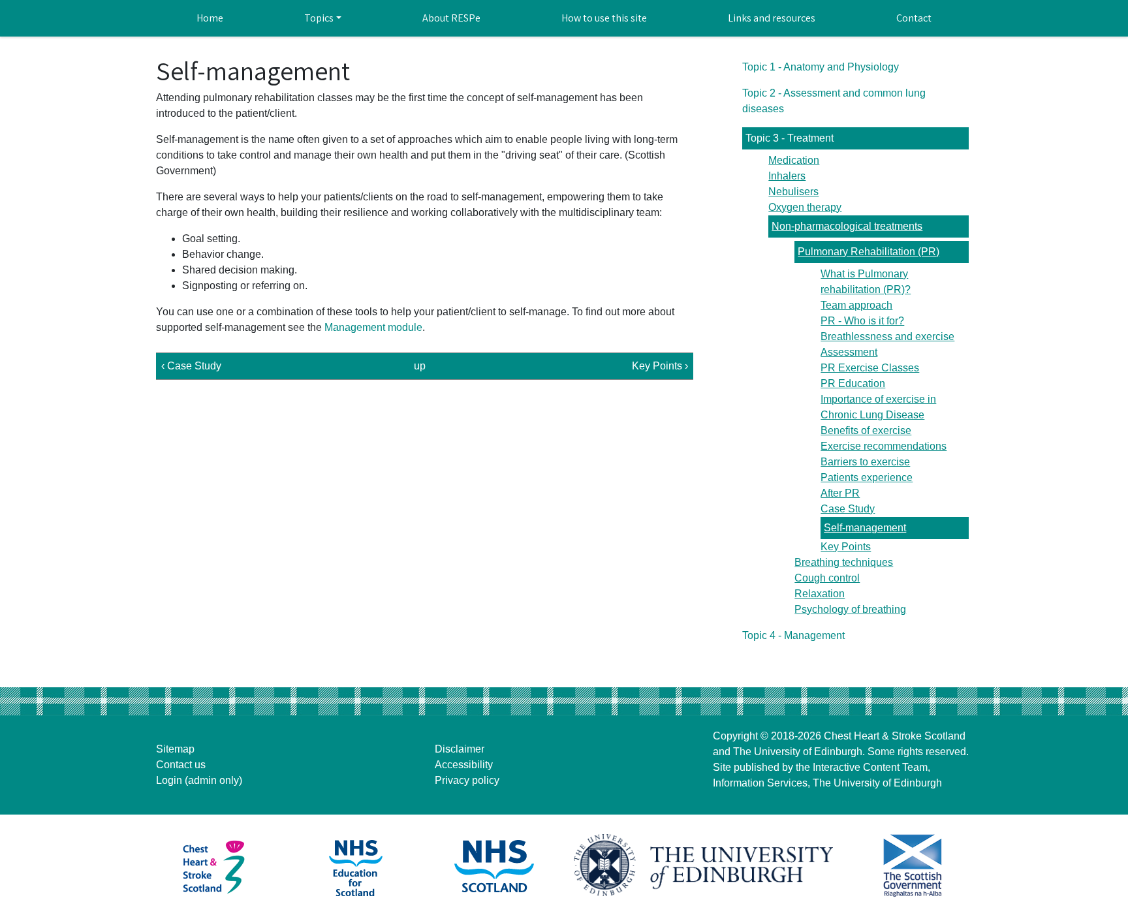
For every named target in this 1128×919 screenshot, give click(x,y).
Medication (793, 160)
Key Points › (660, 365)
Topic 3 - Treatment (789, 138)
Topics (319, 18)
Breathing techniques (843, 562)
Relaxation (819, 593)
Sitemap (175, 749)
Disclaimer (459, 749)
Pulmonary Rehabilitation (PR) (868, 251)
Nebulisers (793, 191)
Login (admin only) (199, 780)
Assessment (849, 352)
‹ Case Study (191, 365)
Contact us (181, 764)
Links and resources (771, 18)
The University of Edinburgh (797, 751)
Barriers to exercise (865, 461)
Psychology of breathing (850, 609)
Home (209, 18)
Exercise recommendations (884, 446)
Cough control (827, 578)
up (420, 365)
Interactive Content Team (870, 767)
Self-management (865, 527)
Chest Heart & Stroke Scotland (894, 735)
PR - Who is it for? (862, 320)
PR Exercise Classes (870, 367)
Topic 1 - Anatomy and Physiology (820, 66)
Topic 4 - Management (793, 635)
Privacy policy (467, 780)
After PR (840, 493)
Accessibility (464, 764)
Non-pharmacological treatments (847, 226)
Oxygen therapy (804, 207)
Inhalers (787, 175)
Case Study (848, 508)
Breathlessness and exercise (887, 336)
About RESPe (451, 18)
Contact (914, 18)
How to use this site (604, 18)
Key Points (846, 546)
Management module (373, 327)
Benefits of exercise (866, 430)
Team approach (856, 305)
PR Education (853, 383)
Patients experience (867, 477)
